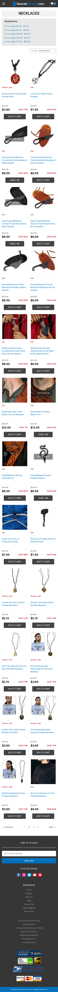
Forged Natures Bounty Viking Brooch (12, 476)
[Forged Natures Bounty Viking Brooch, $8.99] (14, 453)
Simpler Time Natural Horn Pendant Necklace (42, 603)
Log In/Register (29, 908)
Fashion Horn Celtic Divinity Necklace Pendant (13, 731)
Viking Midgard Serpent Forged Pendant (40, 476)
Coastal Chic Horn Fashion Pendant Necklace (13, 603)
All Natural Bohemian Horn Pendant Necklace (13, 794)
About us (29, 897)
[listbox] (47, 51)
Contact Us (29, 904)
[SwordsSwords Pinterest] (40, 875)
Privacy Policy (29, 924)
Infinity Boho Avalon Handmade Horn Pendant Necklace (41, 669)
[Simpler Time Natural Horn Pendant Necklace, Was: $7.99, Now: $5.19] (43, 581)
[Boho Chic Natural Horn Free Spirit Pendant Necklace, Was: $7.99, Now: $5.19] (14, 644)
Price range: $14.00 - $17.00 (17, 37)
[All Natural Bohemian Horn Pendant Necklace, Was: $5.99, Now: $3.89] (14, 771)
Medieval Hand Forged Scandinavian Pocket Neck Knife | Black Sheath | (42, 351)
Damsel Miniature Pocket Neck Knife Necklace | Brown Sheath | (42, 287)
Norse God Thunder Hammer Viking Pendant (43, 540)
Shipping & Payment (29, 935)
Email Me (15, 180)
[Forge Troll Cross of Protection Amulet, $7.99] (14, 517)
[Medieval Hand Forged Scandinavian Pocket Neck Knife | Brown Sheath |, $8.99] (14, 326)
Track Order (29, 911)
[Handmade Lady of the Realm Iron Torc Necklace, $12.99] (14, 390)
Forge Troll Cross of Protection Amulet (10, 540)
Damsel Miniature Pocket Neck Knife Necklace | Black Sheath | (14, 287)
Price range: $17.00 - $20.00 (17, 41)
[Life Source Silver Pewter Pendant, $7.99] (43, 72)
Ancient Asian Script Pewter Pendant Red (14, 95)
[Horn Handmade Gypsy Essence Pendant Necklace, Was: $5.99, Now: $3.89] (43, 708)
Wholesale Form (29, 939)
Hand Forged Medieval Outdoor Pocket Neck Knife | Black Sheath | (14, 224)
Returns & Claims (29, 931)
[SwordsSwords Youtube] (34, 875)
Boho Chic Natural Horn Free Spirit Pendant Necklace (14, 667)
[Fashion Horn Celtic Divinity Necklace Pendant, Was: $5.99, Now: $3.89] (14, 708)
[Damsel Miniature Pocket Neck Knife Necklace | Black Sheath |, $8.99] (14, 263)
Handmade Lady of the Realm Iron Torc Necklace (13, 413)
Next (51, 827)
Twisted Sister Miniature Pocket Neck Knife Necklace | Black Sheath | (14, 160)
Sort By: (34, 51)
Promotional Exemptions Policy (29, 928)
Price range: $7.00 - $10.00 (17, 30)
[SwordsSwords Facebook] (18, 875)
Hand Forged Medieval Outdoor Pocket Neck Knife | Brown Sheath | (42, 224)
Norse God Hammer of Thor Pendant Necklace (42, 794)
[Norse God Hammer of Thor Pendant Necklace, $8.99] (43, 771)
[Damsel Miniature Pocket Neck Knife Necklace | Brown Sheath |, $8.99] (43, 263)
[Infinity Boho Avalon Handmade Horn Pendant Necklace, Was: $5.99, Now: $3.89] (43, 644)
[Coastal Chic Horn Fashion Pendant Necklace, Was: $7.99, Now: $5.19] (14, 581)
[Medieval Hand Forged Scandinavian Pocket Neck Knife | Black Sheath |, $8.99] (43, 326)
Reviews (29, 893)
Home (29, 890)
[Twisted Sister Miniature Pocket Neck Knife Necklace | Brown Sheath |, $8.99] (43, 135)
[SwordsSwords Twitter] (29, 875)
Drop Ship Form (29, 942)
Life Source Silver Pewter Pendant (41, 95)
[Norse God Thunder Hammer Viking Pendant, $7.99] (43, 517)
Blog (29, 900)
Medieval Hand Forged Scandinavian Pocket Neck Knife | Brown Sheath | (13, 351)
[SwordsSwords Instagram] (23, 875)
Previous (8, 827)
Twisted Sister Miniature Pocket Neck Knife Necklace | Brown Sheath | (43, 160)
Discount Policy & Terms (29, 921)
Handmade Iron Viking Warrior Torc (40, 413)
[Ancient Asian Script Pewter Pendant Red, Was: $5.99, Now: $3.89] (14, 72)
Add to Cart (14, 116)
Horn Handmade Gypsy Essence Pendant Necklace (42, 731)
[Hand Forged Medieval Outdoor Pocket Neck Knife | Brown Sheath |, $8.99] (43, 199)
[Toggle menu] (3, 3)
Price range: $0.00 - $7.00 (17, 26)
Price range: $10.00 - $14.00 (17, 34)
